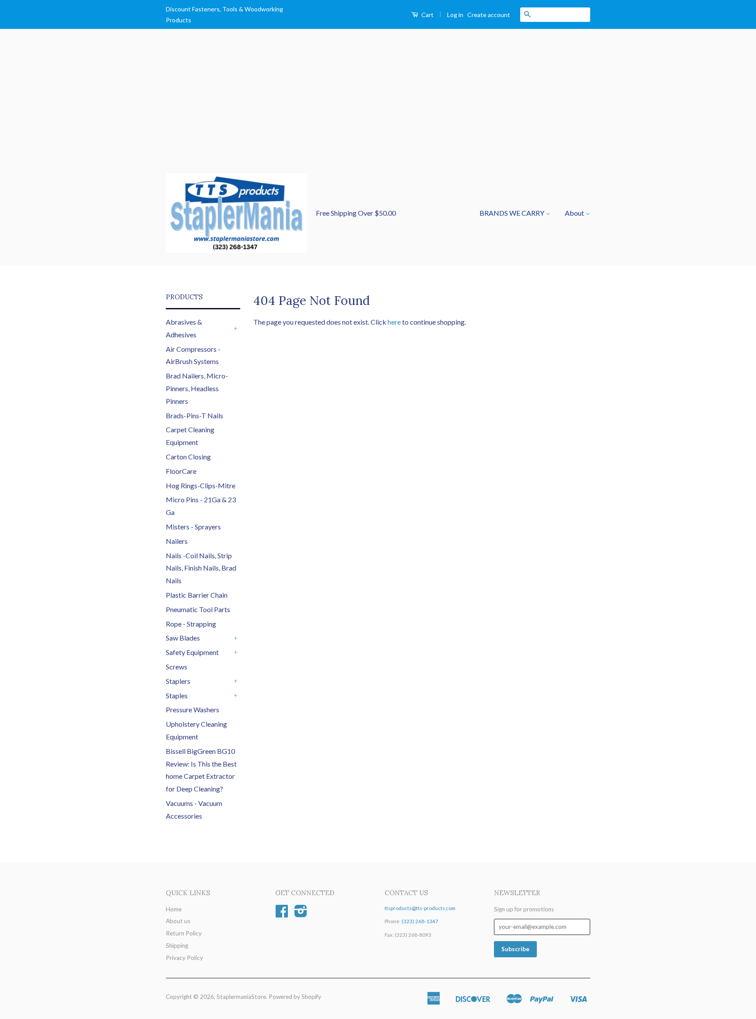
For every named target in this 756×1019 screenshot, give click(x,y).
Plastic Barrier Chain (197, 595)
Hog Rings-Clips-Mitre (200, 485)
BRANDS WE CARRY (513, 213)
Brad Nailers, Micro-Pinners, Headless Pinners (197, 388)
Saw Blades (183, 638)
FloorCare (181, 471)
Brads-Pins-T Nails (194, 415)
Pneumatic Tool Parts (198, 609)
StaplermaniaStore (241, 996)
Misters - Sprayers (193, 526)
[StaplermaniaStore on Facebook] (281, 913)
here (394, 322)
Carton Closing (188, 456)
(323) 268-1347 (420, 921)
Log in (455, 14)
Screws (176, 666)
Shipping (177, 945)
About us (178, 920)
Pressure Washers (192, 709)
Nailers (177, 541)
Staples (177, 695)
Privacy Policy (184, 957)
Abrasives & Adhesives (184, 328)
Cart (427, 14)
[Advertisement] (378, 107)
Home (174, 909)
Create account (488, 14)
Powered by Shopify (295, 996)
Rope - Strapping (191, 624)
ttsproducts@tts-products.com (420, 908)
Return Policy (184, 933)
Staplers (178, 681)
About (575, 213)
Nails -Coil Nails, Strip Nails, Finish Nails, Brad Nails (201, 568)
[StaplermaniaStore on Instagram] (301, 913)
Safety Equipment (192, 652)
